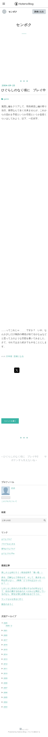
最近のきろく (7, 604)
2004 (5, 702)
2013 (5, 659)
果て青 (22, 330)
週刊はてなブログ (8, 548)
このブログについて (9, 501)
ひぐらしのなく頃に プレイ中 (23, 90)
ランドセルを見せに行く (12, 599)
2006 (5, 692)
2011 (5, 668)
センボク (13, 11)
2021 (5, 630)
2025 (5, 623)
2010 (5, 673)
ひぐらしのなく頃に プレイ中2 (20, 456)
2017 (5, 640)
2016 (5, 644)
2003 (5, 707)
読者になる (39, 11)
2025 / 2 (9, 625)
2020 (5, 635)
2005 (5, 697)
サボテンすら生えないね (29, 458)
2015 (5, 649)
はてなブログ (6, 539)
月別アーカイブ (8, 616)
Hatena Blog (21, 732)
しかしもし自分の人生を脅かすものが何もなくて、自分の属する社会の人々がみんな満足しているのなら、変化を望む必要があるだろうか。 (23, 591)
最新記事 (5, 565)
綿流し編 (35, 106)
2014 (5, 654)
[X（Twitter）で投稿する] (16, 370)
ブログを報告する (33, 732)
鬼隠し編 (5, 106)
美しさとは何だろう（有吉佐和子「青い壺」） (22, 572)
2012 (5, 664)
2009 (5, 678)
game (6, 99)
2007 (5, 687)
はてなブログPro (7, 553)
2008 (5, 683)
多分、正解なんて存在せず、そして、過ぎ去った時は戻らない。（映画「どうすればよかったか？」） (23, 580)
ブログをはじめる (8, 543)
